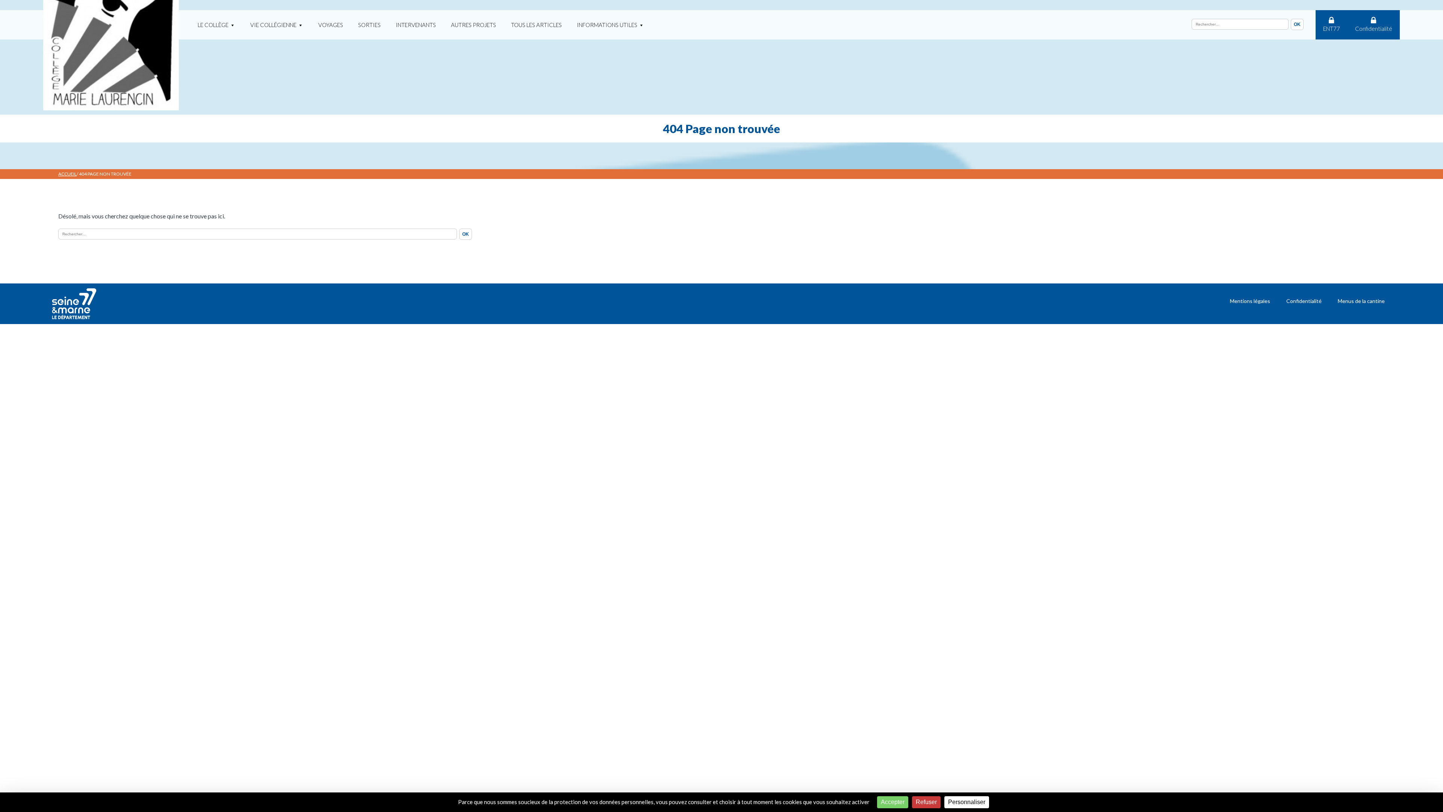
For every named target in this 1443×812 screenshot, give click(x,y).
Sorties (369, 24)
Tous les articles (536, 24)
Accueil (67, 174)
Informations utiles (607, 24)
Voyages (330, 24)
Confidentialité (1373, 28)
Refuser (926, 802)
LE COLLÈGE (213, 24)
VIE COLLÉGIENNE (273, 24)
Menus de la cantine (1361, 301)
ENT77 (1331, 28)
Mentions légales (1250, 301)
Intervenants (416, 24)
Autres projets (473, 24)
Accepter (893, 802)
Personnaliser (966, 802)
